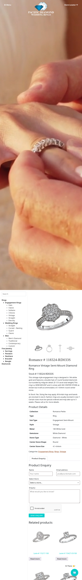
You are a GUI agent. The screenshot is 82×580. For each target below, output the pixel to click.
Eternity (12, 320)
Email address (62, 470)
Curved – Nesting (15, 328)
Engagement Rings (13, 302)
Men (7, 336)
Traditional (13, 341)
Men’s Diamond (15, 338)
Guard (11, 331)
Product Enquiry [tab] (38, 458)
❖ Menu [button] (7, 5)
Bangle (8, 361)
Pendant (8, 353)
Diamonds (6, 364)
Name (31, 470)
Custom (12, 346)
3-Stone (12, 313)
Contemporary (14, 343)
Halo (10, 305)
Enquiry (32, 488)
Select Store (34, 479)
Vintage (12, 315)
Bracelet (8, 359)
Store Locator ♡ (71, 5)
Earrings (8, 351)
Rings (4, 300)
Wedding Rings (11, 323)
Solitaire (12, 310)
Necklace (9, 356)
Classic (11, 308)
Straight (12, 318)
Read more (35, 559)
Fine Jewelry (7, 348)
